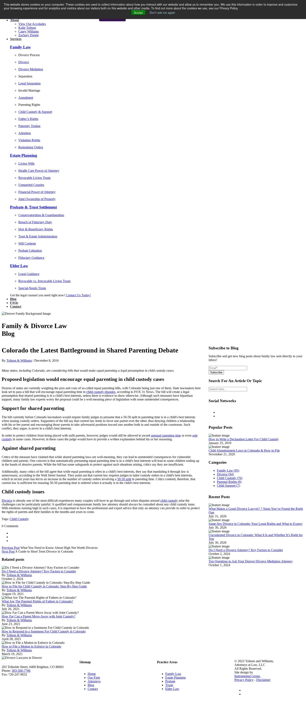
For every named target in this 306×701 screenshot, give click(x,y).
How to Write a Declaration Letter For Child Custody (244, 439)
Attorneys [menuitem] (94, 681)
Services (15, 39)
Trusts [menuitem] (169, 685)
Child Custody (19, 519)
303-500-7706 (21, 670)
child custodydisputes (100, 392)
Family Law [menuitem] (173, 674)
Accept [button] (138, 12)
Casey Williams (28, 31)
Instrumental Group (247, 676)
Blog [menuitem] (91, 685)
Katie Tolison (27, 27)
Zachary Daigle (28, 35)
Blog (13, 299)
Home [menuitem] (92, 674)
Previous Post (11, 547)
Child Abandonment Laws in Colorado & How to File (244, 450)
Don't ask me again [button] (162, 12)
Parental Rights (229, 482)
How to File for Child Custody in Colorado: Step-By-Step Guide (44, 586)
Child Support (228, 485)
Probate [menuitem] (170, 681)
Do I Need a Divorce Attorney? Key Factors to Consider (39, 571)
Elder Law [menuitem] (172, 689)
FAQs (14, 302)
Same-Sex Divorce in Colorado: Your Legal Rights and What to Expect (255, 523)
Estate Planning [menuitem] (175, 677)
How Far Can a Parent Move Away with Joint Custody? (38, 616)
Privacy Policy (244, 680)
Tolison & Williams (19, 360)
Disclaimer (263, 680)
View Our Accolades (32, 24)
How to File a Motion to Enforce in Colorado (31, 646)
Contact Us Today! (78, 295)
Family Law (228, 470)
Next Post (8, 551)
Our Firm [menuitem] (94, 677)
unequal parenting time (166, 435)
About (14, 20)
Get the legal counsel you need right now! (38, 295)
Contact (15, 306)
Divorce (7, 500)
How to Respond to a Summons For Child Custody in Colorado (44, 631)
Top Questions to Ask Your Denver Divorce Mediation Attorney (251, 561)
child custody (169, 500)
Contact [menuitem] (93, 689)
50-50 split (124, 479)
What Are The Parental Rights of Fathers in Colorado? (37, 601)
